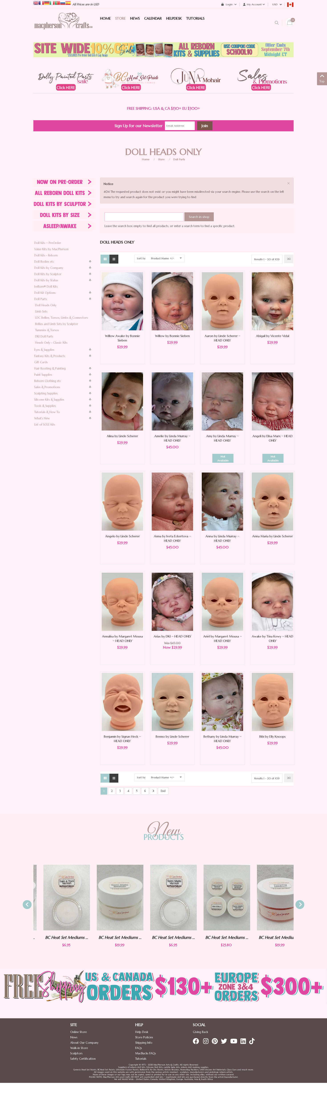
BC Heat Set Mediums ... (56, 937)
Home (145, 159)
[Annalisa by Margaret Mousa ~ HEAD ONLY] (122, 601)
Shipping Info (143, 1043)
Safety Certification (83, 1059)
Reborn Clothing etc (47, 381)
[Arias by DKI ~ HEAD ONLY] (172, 601)
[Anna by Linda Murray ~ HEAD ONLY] (222, 501)
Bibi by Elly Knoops (272, 737)
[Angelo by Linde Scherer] (122, 501)
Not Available (223, 458)
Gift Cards (41, 362)
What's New (42, 418)
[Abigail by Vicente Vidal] (272, 301)
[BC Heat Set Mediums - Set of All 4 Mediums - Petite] (217, 898)
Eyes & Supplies (44, 350)
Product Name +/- (162, 258)
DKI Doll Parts (44, 336)
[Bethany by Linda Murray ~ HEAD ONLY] (222, 702)
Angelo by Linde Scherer (122, 536)
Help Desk (141, 1032)
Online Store (78, 1032)
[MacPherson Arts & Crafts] (63, 25)
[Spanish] (68, 2)
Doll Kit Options (45, 293)
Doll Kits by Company (48, 268)
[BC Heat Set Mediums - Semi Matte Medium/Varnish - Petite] (163, 898)
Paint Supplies (43, 375)
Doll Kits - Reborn (46, 255)
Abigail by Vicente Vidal (272, 336)
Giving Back (200, 1032)
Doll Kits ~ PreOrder (47, 243)
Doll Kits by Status (46, 280)
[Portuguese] (57, 2)
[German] (46, 2)
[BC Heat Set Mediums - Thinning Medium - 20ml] (270, 897)
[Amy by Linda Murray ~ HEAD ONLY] (222, 401)
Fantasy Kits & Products (49, 356)
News (73, 1037)
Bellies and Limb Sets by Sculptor (56, 324)
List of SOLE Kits (44, 424)
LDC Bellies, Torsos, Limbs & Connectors (61, 318)
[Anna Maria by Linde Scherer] (272, 501)
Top (322, 81)
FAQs (138, 1048)
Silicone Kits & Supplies (49, 400)
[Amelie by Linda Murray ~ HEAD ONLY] (172, 401)
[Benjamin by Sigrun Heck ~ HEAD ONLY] (122, 702)
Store (161, 159)
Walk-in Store (79, 1048)
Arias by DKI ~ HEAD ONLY (172, 636)
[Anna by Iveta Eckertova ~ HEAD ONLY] (172, 501)
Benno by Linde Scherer (172, 737)
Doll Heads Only (46, 305)
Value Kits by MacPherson (51, 249)
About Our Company (84, 1043)
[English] (36, 2)
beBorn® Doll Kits (46, 286)
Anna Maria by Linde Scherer (272, 536)
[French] (41, 2)
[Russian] (62, 2)
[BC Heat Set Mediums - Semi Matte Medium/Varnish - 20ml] (110, 897)
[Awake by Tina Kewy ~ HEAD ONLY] (272, 601)
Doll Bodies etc (44, 262)
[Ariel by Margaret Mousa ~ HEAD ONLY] (222, 601)
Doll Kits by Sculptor (47, 274)
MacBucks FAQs (145, 1053)
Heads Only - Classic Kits (51, 343)
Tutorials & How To (47, 412)
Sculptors (76, 1053)
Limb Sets (41, 311)
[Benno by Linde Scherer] (172, 702)
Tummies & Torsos (47, 330)
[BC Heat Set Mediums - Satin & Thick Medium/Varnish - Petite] (56, 898)
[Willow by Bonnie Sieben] (172, 301)
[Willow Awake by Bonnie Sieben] (122, 301)
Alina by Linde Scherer (122, 436)
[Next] (153, 791)
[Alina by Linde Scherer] (122, 401)
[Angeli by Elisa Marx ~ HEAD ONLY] (272, 401)
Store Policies (144, 1037)
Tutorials (140, 1059)
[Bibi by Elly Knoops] (272, 702)
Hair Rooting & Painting (50, 368)
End (163, 791)
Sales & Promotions (47, 387)
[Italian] (52, 2)
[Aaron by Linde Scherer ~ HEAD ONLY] (222, 301)
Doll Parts (179, 159)
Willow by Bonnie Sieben (172, 336)
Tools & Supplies (45, 406)
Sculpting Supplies (46, 393)
